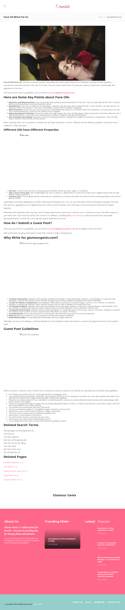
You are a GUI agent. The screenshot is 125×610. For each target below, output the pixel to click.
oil (62, 193)
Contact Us (113, 602)
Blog (88, 602)
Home (101, 17)
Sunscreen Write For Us (13, 479)
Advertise (99, 602)
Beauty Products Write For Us (15, 471)
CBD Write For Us (11, 467)
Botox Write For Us (11, 475)
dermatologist (78, 215)
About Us (78, 602)
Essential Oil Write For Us (14, 462)
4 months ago (52, 544)
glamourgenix (37, 604)
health (94, 302)
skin (118, 106)
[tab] (90, 521)
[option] (62, 537)
